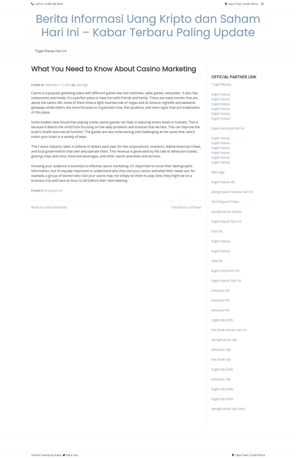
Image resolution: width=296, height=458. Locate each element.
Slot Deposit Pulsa (225, 201)
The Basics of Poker (186, 207)
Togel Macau (221, 84)
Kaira (58, 455)
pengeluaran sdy (224, 339)
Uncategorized (53, 190)
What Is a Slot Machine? (49, 207)
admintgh (82, 85)
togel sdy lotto (222, 369)
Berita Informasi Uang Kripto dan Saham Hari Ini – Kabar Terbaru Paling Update (148, 25)
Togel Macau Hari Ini (50, 51)
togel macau (220, 99)
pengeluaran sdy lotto (228, 408)
